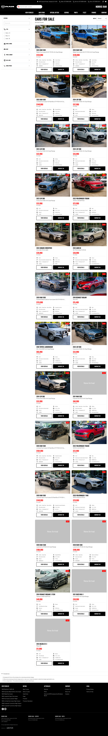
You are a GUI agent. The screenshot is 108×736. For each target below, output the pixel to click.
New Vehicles (29, 13)
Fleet (84, 13)
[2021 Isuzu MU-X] (89, 581)
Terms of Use (89, 691)
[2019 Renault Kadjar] (89, 284)
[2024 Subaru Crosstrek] (52, 234)
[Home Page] (7, 7)
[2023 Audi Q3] (89, 234)
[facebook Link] (103, 2)
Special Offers (54, 13)
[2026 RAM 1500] (52, 284)
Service (66, 13)
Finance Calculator (28, 701)
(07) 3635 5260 (34, 720)
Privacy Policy (89, 689)
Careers (67, 694)
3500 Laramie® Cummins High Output (11, 705)
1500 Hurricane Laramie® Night (10, 698)
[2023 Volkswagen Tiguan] (89, 185)
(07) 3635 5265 (8, 720)
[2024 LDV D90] (89, 86)
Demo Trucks (26, 691)
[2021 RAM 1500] (89, 383)
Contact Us (61, 69)
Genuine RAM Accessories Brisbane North (53, 694)
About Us (67, 691)
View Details (44, 69)
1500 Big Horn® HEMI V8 (8, 689)
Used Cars (25, 694)
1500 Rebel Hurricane (7, 694)
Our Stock (42, 13)
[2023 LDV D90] (52, 135)
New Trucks (26, 689)
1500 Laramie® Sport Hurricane (10, 696)
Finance (94, 13)
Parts (76, 13)
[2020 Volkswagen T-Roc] (89, 482)
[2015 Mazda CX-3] (52, 630)
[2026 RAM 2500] (52, 531)
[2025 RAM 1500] (52, 36)
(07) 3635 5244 (61, 720)
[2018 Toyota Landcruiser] (52, 333)
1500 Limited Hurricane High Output (11, 701)
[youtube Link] (106, 2)
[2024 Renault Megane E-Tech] (52, 581)
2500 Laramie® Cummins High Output (11, 703)
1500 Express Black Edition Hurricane (11, 691)
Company (104, 13)
